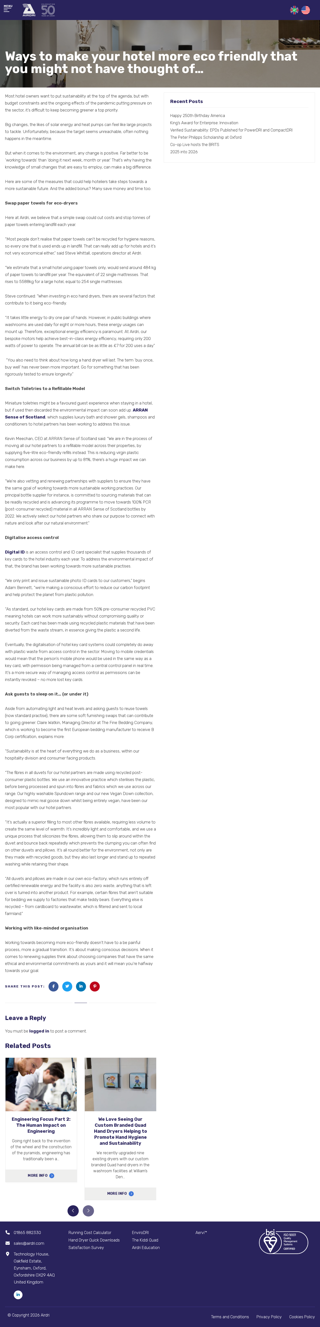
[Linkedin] (18, 1294)
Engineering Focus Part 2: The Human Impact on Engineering (41, 1125)
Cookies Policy (302, 1316)
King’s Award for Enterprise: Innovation (204, 122)
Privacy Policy (269, 1316)
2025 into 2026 (184, 152)
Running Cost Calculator (89, 1232)
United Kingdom (294, 10)
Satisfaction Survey (86, 1247)
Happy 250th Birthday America (197, 115)
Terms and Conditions (230, 1316)
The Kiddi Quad (145, 1240)
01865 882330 (27, 1232)
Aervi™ (201, 1232)
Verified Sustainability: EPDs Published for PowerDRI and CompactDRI (231, 130)
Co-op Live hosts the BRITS (194, 144)
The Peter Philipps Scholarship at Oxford (206, 137)
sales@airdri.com (29, 1243)
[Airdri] (38, 10)
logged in (39, 1031)
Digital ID (15, 552)
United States (305, 10)
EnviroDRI (140, 1232)
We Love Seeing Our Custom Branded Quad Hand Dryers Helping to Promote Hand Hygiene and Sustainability (120, 1131)
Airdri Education (146, 1247)
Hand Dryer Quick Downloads (94, 1240)
